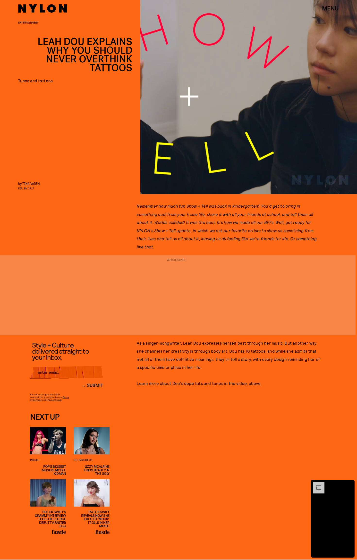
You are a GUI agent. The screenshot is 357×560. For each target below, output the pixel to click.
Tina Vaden (31, 183)
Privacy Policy (54, 399)
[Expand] (316, 484)
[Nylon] (42, 8)
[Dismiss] (349, 484)
